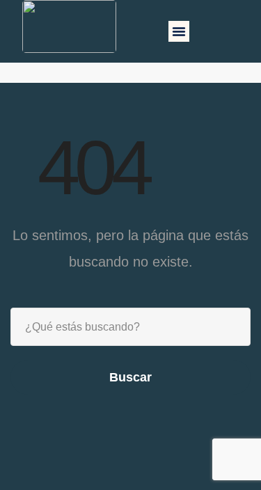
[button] (178, 31)
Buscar (130, 377)
